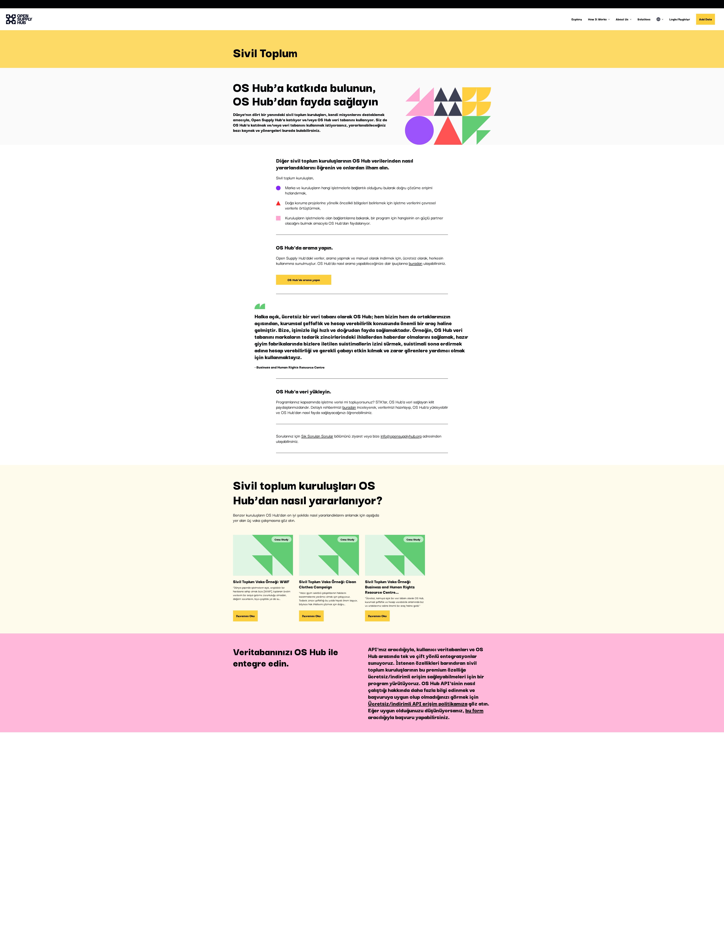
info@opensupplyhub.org (401, 436)
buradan (415, 263)
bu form (474, 710)
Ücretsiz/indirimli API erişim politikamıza (417, 703)
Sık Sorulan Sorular (317, 436)
